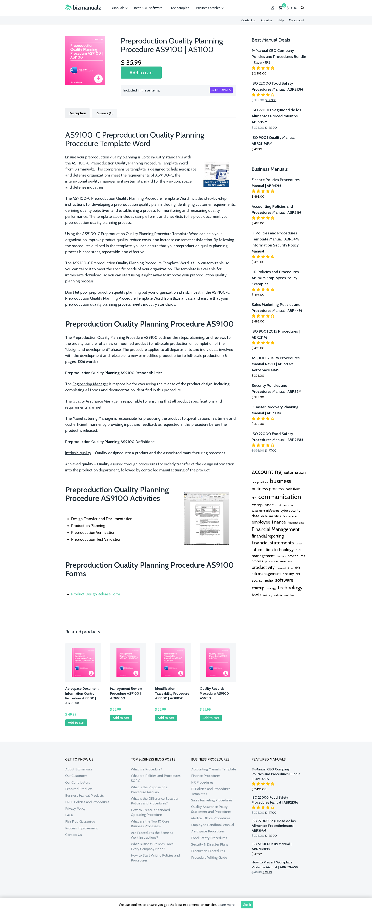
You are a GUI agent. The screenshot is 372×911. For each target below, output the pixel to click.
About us (267, 20)
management (263, 555)
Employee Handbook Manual (212, 825)
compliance (263, 504)
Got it (247, 905)
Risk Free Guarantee (80, 822)
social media (262, 580)
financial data (296, 522)
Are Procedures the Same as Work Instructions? (152, 835)
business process (268, 488)
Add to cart (141, 73)
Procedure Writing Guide (209, 857)
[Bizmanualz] (83, 8)
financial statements (273, 543)
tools (256, 594)
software (284, 580)
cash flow (293, 489)
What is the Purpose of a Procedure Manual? (149, 789)
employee (261, 522)
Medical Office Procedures (210, 818)
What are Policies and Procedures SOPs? (156, 778)
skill (298, 574)
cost (278, 505)
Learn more (226, 905)
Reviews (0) (104, 113)
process (257, 561)
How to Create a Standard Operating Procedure (150, 812)
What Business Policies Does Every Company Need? (152, 846)
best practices (260, 482)
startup (258, 587)
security (288, 574)
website (278, 595)
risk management (266, 573)
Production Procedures (208, 851)
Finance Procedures (205, 776)
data (255, 516)
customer (288, 505)
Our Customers (76, 776)
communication (279, 496)
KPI (298, 550)
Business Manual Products (84, 795)
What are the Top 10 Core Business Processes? (150, 823)
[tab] (77, 113)
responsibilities (285, 568)
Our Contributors (77, 782)
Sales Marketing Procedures (211, 800)
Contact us (248, 20)
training (267, 595)
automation (295, 472)
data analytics (271, 516)
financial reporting (268, 536)
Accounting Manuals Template (213, 769)
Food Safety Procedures (209, 838)
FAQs (69, 815)
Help (281, 20)
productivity (263, 567)
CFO (254, 498)
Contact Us (73, 835)
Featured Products (79, 789)
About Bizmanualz (78, 769)
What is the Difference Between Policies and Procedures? (155, 800)
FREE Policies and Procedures (87, 802)
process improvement (279, 561)
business (280, 481)
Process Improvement (81, 828)
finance (279, 522)
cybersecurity (290, 510)
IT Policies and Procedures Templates (210, 791)
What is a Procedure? (146, 769)
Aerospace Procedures (208, 831)
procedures (296, 556)
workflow (289, 595)
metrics (281, 556)
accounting (267, 471)
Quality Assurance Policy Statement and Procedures (211, 809)
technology (290, 587)
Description (77, 113)
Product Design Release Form (95, 594)
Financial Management (276, 529)
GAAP (299, 543)
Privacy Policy (75, 808)
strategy (271, 588)
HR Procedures (202, 782)
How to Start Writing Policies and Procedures (155, 857)
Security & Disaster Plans (209, 844)
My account (296, 20)
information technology (273, 549)
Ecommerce (290, 516)
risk (297, 568)
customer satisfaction (265, 510)
